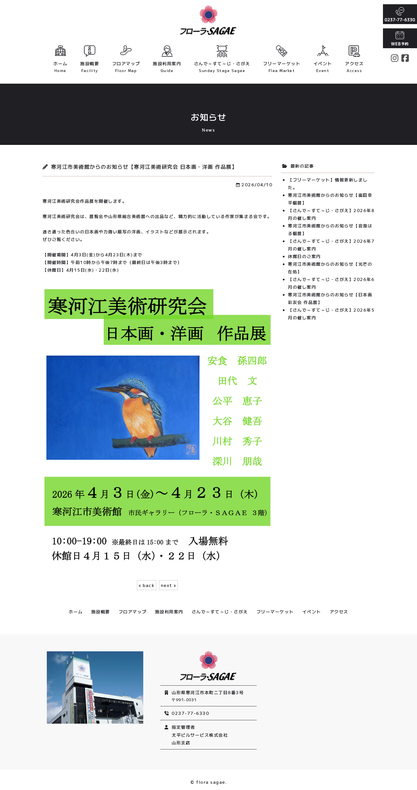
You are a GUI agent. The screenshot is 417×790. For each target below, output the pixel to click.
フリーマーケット (281, 66)
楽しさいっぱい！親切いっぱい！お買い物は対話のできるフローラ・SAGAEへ (208, 666)
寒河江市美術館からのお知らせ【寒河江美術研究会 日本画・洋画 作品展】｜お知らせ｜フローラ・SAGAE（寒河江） (208, 20)
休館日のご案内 (304, 256)
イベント (322, 66)
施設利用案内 (167, 66)
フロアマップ (126, 66)
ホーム (60, 66)
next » (168, 585)
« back (147, 585)
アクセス (354, 66)
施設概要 (89, 66)
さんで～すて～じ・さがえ (222, 66)
